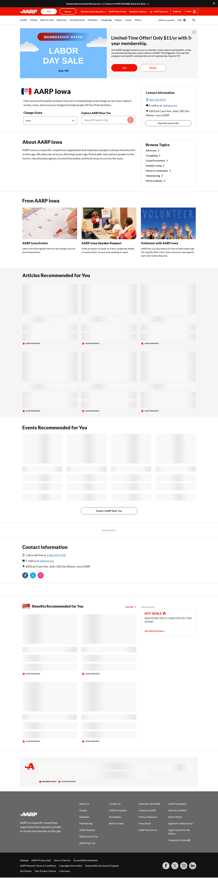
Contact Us (115, 803)
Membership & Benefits (92, 11)
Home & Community (157, 170)
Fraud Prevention (155, 160)
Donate (83, 810)
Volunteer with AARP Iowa (159, 243)
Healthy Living (153, 165)
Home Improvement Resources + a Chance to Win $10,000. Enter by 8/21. (106, 3)
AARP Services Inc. (148, 830)
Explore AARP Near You (96, 113)
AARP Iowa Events (35, 243)
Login (188, 11)
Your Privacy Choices (45, 871)
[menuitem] (23, 21)
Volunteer (84, 816)
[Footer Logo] (41, 814)
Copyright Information (70, 865)
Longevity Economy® (179, 840)
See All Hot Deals (154, 630)
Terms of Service (62, 860)
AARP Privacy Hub (41, 860)
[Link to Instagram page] (41, 575)
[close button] (194, 32)
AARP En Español (118, 810)
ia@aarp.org (170, 105)
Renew (153, 67)
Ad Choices (26, 871)
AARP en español (166, 20)
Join (124, 67)
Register (177, 11)
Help (180, 20)
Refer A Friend (116, 823)
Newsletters (115, 816)
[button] (193, 20)
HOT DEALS (153, 613)
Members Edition (137, 11)
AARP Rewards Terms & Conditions (38, 865)
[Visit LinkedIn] (192, 865)
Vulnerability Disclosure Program (102, 865)
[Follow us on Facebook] (25, 575)
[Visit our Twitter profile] (33, 575)
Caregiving (152, 155)
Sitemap (24, 860)
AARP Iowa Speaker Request (101, 243)
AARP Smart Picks (117, 11)
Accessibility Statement (86, 860)
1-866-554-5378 (56, 555)
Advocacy (151, 150)
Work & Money (154, 180)
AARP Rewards (160, 11)
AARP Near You (87, 843)
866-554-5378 (157, 99)
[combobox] (108, 120)
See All (129, 606)
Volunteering (153, 175)
